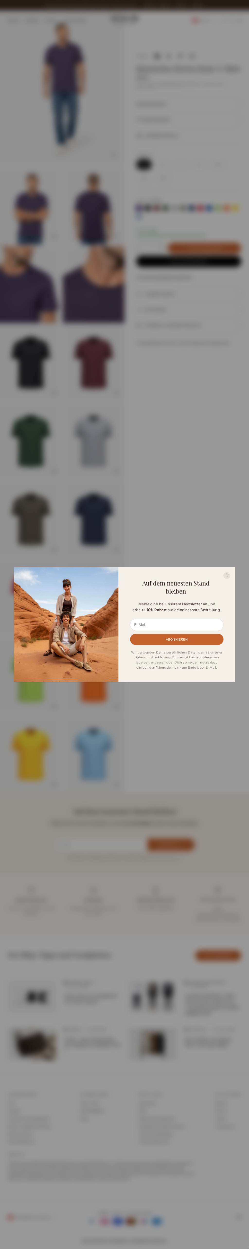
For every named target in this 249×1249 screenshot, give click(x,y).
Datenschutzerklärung (152, 657)
